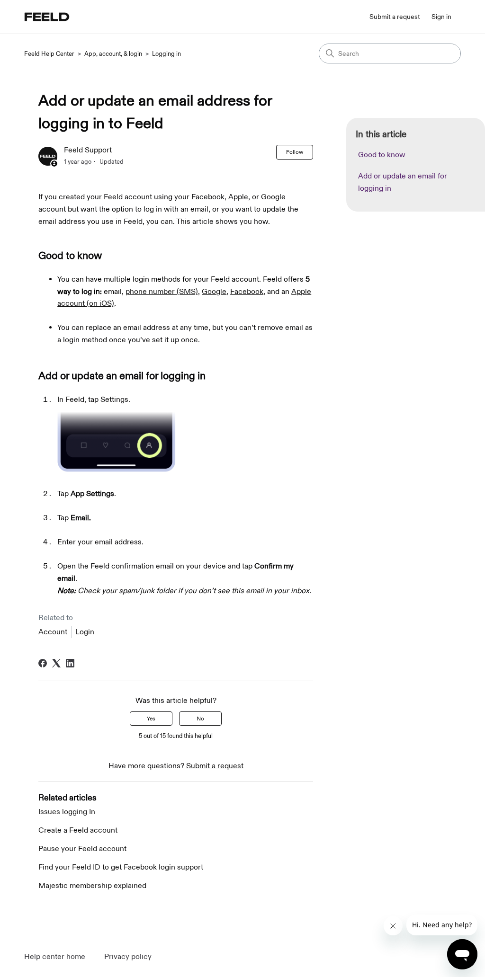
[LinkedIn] (70, 663)
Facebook (246, 292)
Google (214, 292)
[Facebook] (42, 663)
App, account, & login (113, 54)
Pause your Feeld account (82, 849)
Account (52, 632)
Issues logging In (66, 812)
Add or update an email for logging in (402, 182)
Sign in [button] (441, 16)
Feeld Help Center (49, 54)
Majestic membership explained (92, 886)
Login (84, 632)
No (200, 718)
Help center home (54, 957)
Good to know (381, 155)
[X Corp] (56, 663)
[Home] (47, 17)
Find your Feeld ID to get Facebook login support (120, 867)
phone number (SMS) (162, 292)
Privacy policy (128, 957)
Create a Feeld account (77, 830)
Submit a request (394, 16)
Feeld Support (88, 150)
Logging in (166, 54)
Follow (294, 152)
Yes (151, 718)
